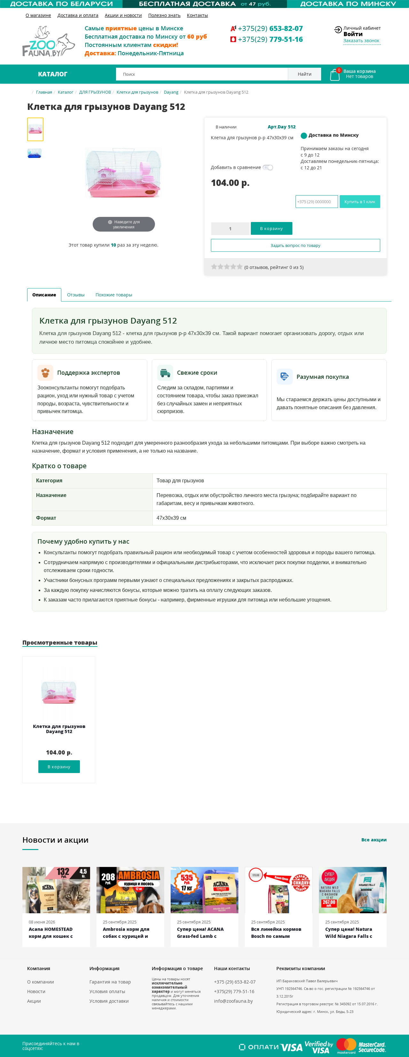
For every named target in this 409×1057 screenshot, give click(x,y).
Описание (44, 295)
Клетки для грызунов (137, 92)
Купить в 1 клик (359, 201)
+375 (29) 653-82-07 (235, 982)
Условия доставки (109, 1001)
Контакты (197, 15)
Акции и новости (123, 15)
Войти (353, 34)
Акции (34, 1001)
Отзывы (76, 295)
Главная (44, 92)
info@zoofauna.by (233, 1001)
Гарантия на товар (110, 982)
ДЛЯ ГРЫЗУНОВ (95, 92)
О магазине (38, 15)
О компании (40, 982)
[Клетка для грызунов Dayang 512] (37, 129)
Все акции (374, 840)
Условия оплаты (107, 991)
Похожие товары (114, 295)
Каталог (52, 74)
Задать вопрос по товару (295, 245)
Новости (36, 991)
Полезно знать (164, 15)
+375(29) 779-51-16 (234, 991)
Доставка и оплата (78, 15)
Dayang (171, 92)
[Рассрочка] (204, 4)
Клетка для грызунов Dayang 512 (59, 729)
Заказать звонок (361, 40)
